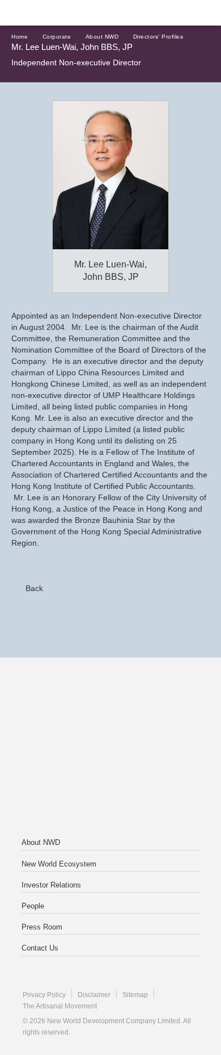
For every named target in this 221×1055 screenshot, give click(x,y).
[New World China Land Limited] (110, 748)
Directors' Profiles (158, 37)
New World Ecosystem (59, 864)
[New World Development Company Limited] (110, 703)
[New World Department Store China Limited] (110, 794)
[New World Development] (65, 13)
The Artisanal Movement (60, 1006)
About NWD (102, 37)
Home (19, 37)
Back (34, 588)
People (33, 906)
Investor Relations (51, 885)
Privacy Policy (44, 995)
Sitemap (135, 995)
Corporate (56, 37)
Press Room (42, 927)
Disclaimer (94, 995)
